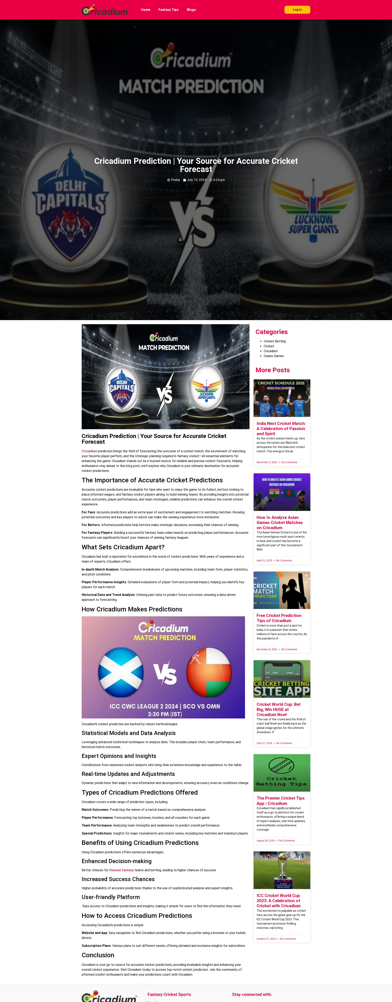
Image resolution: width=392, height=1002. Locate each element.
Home (145, 10)
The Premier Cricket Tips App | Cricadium (281, 801)
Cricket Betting (275, 341)
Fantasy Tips (168, 10)
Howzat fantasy (121, 870)
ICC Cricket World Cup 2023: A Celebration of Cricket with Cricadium (279, 900)
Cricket (269, 346)
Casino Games (274, 356)
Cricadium (89, 451)
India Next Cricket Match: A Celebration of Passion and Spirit (281, 428)
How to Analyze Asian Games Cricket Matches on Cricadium (280, 522)
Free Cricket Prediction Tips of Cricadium (279, 618)
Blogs (191, 10)
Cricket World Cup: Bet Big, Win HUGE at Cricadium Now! (279, 709)
